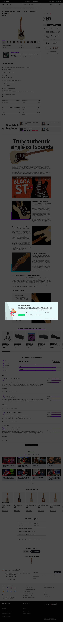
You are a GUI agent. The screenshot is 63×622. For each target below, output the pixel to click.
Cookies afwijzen (30, 314)
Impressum (47, 318)
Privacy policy (52, 318)
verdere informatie (38, 314)
